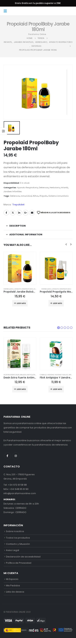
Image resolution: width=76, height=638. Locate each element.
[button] (58, 328)
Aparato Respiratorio (27, 187)
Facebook (6, 213)
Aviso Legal (12, 550)
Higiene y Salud (61, 374)
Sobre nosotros (15, 531)
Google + (25, 213)
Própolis (43, 195)
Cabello (43, 374)
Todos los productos (18, 537)
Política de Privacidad (18, 563)
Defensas (44, 187)
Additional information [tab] (25, 234)
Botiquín (31, 374)
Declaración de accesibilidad (23, 556)
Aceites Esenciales (11, 374)
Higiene (50, 374)
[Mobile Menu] (6, 11)
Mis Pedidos (13, 585)
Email (32, 213)
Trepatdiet (18, 204)
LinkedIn (19, 213)
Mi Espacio (12, 579)
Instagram (15, 455)
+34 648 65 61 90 (18, 489)
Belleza (23, 374)
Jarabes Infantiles (13, 191)
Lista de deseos (15, 591)
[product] (20, 268)
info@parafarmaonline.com (20, 493)
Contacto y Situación (18, 544)
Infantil (64, 187)
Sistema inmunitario (58, 195)
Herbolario (55, 187)
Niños (36, 195)
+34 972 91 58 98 (17, 484)
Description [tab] (17, 225)
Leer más (21, 303)
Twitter (13, 213)
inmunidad (26, 195)
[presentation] (66, 244)
